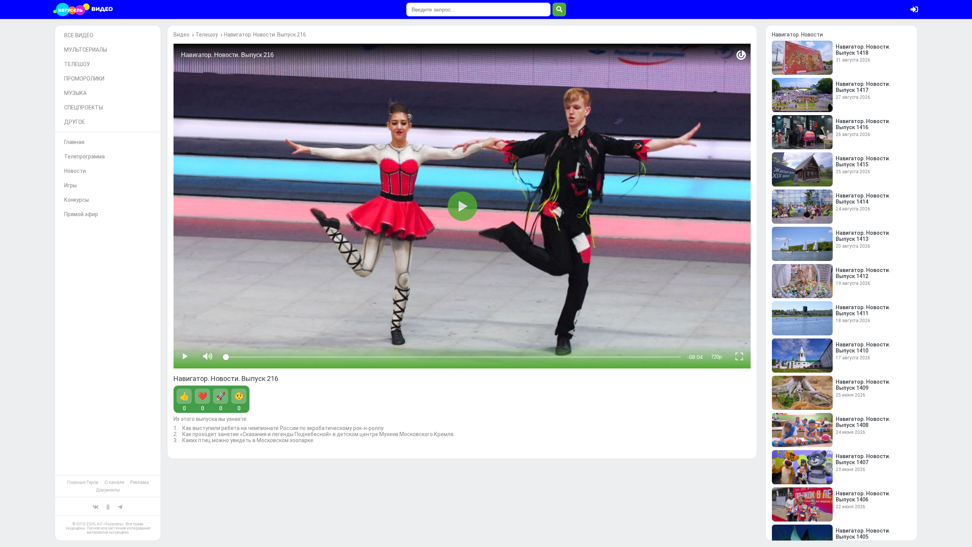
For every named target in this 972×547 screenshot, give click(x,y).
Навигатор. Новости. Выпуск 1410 (863, 347)
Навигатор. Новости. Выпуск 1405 (863, 534)
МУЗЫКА (75, 93)
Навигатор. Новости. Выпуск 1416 (863, 124)
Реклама (139, 482)
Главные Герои (82, 482)
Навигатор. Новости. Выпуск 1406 (863, 496)
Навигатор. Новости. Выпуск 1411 (863, 310)
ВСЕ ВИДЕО (78, 35)
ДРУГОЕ (74, 122)
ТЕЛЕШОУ (77, 64)
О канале (114, 482)
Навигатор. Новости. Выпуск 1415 (863, 161)
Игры (70, 185)
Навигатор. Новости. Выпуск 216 (265, 35)
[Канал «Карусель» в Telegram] (120, 506)
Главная (74, 142)
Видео (181, 35)
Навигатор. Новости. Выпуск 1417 (863, 87)
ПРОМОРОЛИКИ (84, 79)
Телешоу (207, 35)
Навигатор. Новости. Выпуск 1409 (863, 385)
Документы (108, 490)
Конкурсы (76, 200)
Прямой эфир (81, 214)
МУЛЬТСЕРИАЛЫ (85, 50)
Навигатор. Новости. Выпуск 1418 (863, 50)
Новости (75, 171)
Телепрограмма (84, 156)
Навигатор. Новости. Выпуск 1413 (863, 236)
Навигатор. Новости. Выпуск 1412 (863, 273)
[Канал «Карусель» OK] (108, 506)
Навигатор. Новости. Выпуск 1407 (863, 459)
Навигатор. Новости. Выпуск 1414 (863, 199)
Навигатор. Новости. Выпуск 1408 (863, 422)
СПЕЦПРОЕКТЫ (83, 107)
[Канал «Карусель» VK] (96, 506)
